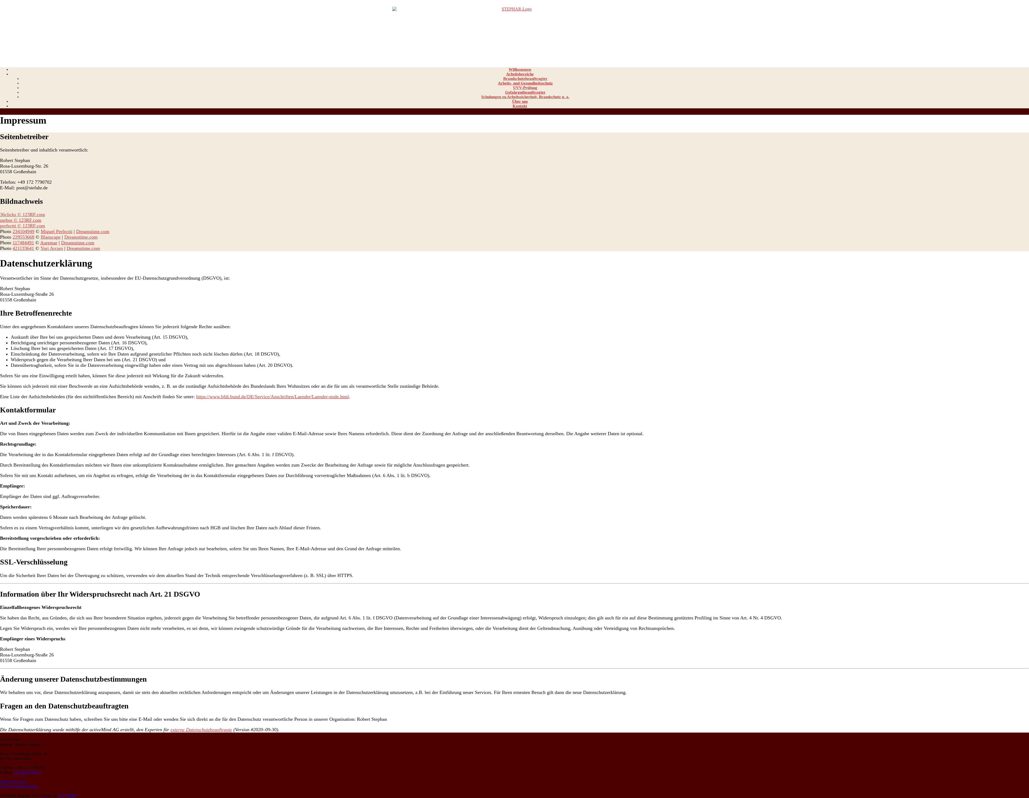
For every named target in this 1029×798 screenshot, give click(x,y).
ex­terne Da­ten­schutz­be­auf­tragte (201, 729)
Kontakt (520, 106)
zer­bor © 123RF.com (20, 220)
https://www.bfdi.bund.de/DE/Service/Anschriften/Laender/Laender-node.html (272, 396)
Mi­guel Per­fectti (56, 231)
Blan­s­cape (51, 237)
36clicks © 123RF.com (22, 214)
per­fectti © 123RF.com (22, 225)
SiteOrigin (67, 795)
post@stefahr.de (27, 772)
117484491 (23, 242)
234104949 (23, 231)
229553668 (23, 237)
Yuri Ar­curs (51, 248)
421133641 (23, 248)
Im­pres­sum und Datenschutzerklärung (18, 784)
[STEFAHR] (514, 31)
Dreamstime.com (92, 231)
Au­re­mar (48, 242)
